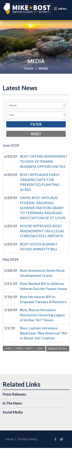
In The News (12, 403)
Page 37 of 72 (57, 348)
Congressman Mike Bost (27, 9)
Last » (40, 348)
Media (36, 61)
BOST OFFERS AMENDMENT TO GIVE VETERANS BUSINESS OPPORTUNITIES (44, 161)
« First (8, 348)
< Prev (19, 348)
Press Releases (14, 394)
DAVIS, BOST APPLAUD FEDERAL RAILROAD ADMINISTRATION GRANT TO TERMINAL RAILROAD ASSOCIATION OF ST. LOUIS (42, 208)
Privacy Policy (27, 439)
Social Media (13, 412)
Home (28, 68)
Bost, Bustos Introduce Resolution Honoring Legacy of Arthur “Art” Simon (42, 315)
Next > (29, 348)
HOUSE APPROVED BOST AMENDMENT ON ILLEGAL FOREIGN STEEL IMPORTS (42, 231)
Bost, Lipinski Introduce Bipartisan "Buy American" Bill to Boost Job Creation (43, 333)
